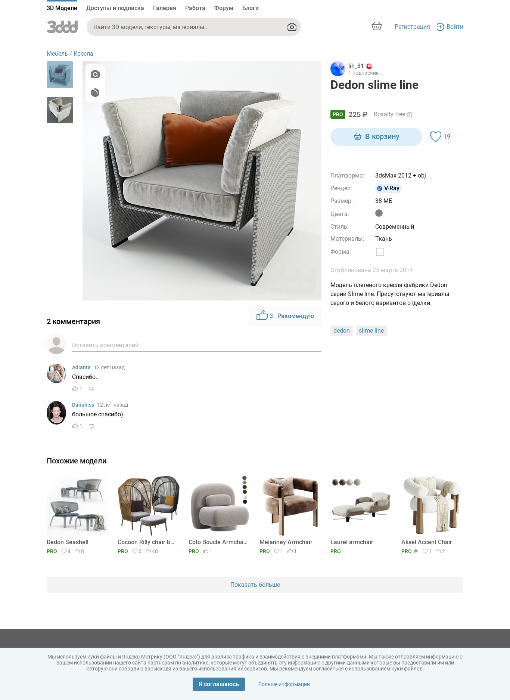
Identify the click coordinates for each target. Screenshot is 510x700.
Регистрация (412, 26)
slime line (371, 330)
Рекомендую (292, 316)
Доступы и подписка (115, 8)
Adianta (81, 367)
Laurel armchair (351, 542)
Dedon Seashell (67, 542)
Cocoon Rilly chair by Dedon (147, 542)
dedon (341, 330)
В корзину (382, 136)
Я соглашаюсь (219, 684)
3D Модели (62, 8)
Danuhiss (83, 405)
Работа (195, 8)
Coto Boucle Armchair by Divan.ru (218, 542)
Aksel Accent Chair (426, 542)
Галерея (164, 8)
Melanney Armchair (285, 542)
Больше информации (284, 684)
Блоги (250, 8)
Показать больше (255, 584)
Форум (223, 8)
